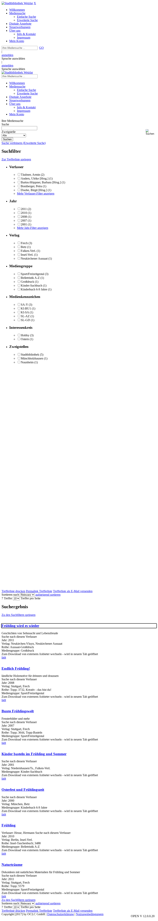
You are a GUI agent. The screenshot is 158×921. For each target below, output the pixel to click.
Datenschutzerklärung (60, 914)
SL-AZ (25, 316)
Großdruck (27, 281)
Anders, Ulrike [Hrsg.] (34, 178)
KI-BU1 (26, 308)
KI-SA (25, 312)
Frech (24, 243)
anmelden (7, 55)
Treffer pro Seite (30, 598)
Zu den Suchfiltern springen (18, 615)
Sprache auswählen (13, 58)
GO (41, 47)
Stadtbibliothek (30, 354)
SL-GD (25, 320)
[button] (151, 132)
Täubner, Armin (30, 174)
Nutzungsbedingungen (89, 914)
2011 (24, 209)
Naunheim (27, 362)
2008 (24, 216)
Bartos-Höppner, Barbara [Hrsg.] (41, 182)
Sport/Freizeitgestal (32, 274)
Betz (23, 247)
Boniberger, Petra (31, 186)
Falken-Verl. (28, 250)
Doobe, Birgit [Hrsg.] (34, 190)
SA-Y (24, 304)
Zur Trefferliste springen (16, 159)
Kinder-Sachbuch (31, 285)
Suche (5, 124)
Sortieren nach (10, 594)
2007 (24, 220)
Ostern (25, 339)
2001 (24, 224)
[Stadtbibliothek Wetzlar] (17, 3)
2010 (24, 212)
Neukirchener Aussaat (34, 258)
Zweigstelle (9, 131)
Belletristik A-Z (30, 277)
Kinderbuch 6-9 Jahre (34, 289)
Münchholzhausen (32, 358)
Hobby (25, 335)
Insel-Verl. (27, 254)
